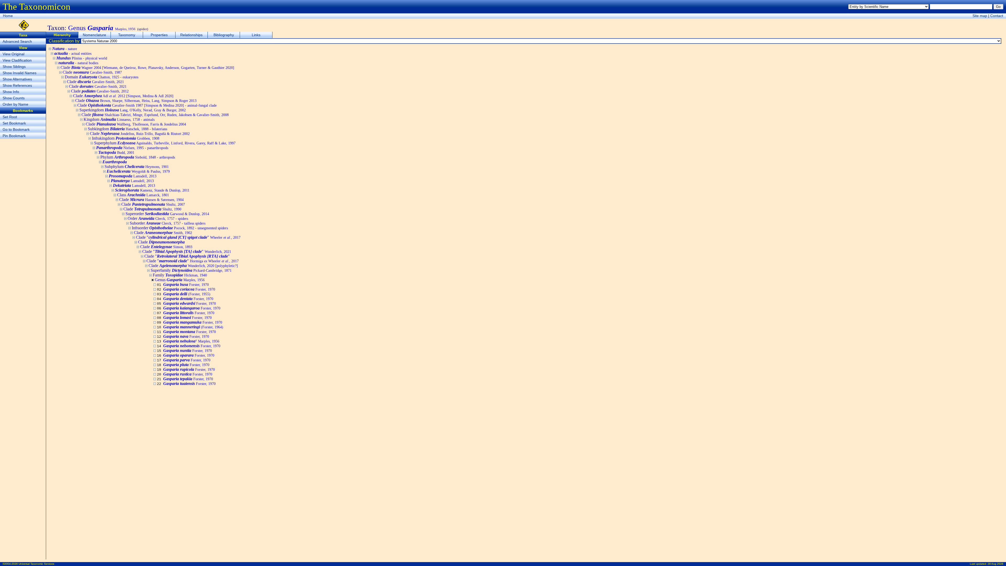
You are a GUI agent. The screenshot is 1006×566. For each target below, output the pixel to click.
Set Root (10, 117)
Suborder (167, 223)
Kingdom (119, 119)
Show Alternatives (17, 79)
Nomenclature (94, 35)
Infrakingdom (125, 138)
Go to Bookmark (16, 129)
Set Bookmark (14, 123)
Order (158, 218)
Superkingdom (132, 110)
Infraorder (180, 228)
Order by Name (15, 104)
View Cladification (17, 60)
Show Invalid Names (19, 73)
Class (143, 195)
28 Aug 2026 (995, 563)
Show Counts (14, 98)
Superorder (167, 213)
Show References (17, 85)
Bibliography (224, 35)
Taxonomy (126, 35)
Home (8, 16)
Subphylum (137, 166)
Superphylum (165, 143)
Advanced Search (17, 41)
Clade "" (188, 237)
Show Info (11, 92)
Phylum (137, 157)
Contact (996, 16)
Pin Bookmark (14, 136)
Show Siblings (14, 66)
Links (256, 35)
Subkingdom (127, 129)
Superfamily (191, 270)
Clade (147, 67)
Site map (979, 16)
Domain (101, 77)
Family (180, 275)
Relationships (191, 35)
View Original (13, 54)
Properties (159, 35)
